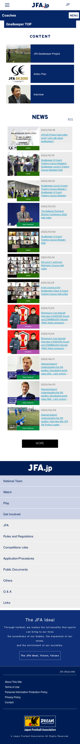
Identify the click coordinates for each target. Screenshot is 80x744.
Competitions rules (15, 547)
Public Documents (15, 569)
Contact (9, 702)
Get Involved (11, 514)
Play (6, 503)
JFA (6, 525)
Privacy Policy (13, 697)
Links (6, 602)
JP (68, 5)
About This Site (13, 681)
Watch (7, 492)
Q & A (7, 591)
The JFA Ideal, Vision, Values (40, 655)
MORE (40, 443)
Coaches (9, 15)
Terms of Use (12, 687)
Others (8, 580)
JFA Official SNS (67, 671)
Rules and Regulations (18, 536)
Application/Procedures (18, 558)
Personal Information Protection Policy (26, 692)
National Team (13, 481)
